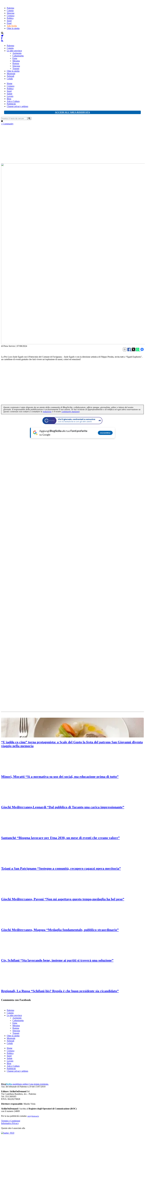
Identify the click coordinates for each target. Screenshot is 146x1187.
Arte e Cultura (13, 101)
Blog (9, 99)
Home (9, 83)
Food (9, 23)
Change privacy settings (17, 106)
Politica (10, 18)
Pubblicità (11, 104)
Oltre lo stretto (13, 28)
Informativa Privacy (10, 1123)
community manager (70, 411)
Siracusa (10, 13)
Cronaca (10, 15)
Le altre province (14, 50)
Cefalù (10, 78)
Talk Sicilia (12, 26)
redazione (47, 411)
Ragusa (15, 63)
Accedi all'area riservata (72, 112)
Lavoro (10, 96)
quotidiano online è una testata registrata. (25, 1084)
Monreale (11, 73)
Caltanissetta (18, 56)
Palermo (10, 8)
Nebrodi (10, 76)
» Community (7, 124)
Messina (16, 61)
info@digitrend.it (33, 1116)
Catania (10, 10)
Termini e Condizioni (10, 1121)
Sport (9, 21)
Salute (9, 93)
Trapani (15, 68)
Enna (14, 58)
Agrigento (17, 53)
